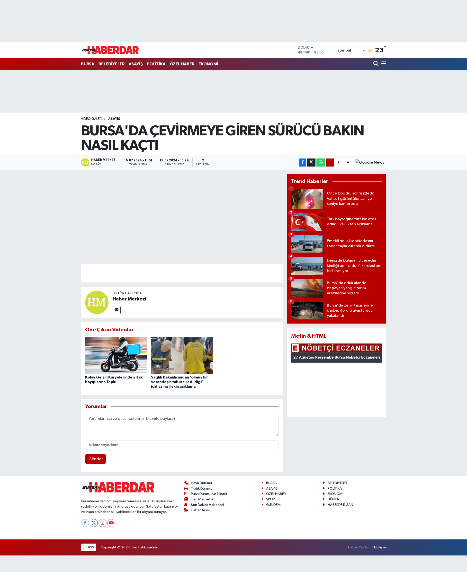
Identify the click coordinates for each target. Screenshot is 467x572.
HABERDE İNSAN (340, 505)
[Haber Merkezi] (96, 302)
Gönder (96, 459)
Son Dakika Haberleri (207, 505)
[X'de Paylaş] (311, 162)
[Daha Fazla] (330, 162)
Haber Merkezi (129, 299)
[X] (94, 523)
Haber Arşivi (200, 510)
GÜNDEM (273, 505)
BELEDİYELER (112, 64)
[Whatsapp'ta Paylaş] (320, 162)
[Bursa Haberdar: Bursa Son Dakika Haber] (110, 50)
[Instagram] (103, 523)
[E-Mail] (117, 310)
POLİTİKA (156, 64)
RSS (91, 547)
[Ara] (376, 64)
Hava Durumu (201, 483)
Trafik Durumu (202, 488)
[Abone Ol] (369, 162)
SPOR (270, 499)
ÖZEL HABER (182, 64)
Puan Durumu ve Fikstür (209, 494)
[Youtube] (111, 523)
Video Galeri (91, 119)
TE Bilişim (379, 547)
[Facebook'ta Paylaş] (302, 162)
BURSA (87, 64)
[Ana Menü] (382, 64)
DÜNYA (333, 499)
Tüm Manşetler (203, 499)
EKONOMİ (208, 64)
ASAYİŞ (136, 64)
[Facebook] (85, 523)
